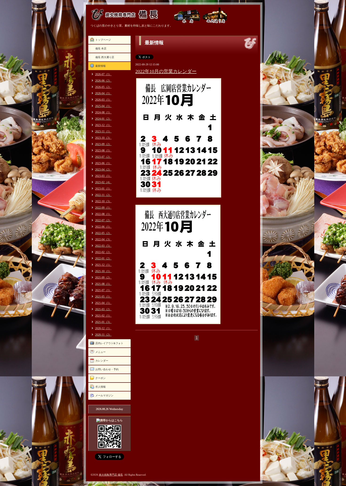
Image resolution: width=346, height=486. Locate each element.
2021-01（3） (103, 322)
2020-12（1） (103, 328)
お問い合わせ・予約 (107, 369)
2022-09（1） (103, 207)
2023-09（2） (103, 144)
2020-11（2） (103, 334)
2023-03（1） (103, 176)
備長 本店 (100, 48)
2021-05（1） (103, 296)
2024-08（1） (103, 112)
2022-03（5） (103, 245)
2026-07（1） (103, 74)
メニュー (100, 352)
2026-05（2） (103, 87)
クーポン (100, 378)
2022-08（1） (103, 214)
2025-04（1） (103, 106)
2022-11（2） (103, 195)
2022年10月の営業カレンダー (166, 71)
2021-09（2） (103, 277)
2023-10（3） (103, 137)
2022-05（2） (103, 233)
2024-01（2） (103, 118)
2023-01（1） (103, 188)
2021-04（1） (103, 303)
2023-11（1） (103, 131)
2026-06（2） (103, 80)
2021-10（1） (103, 271)
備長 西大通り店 (104, 57)
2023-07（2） (103, 157)
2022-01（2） (103, 258)
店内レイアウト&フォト (109, 343)
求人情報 (100, 386)
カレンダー (101, 360)
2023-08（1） (103, 150)
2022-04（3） (103, 239)
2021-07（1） (103, 290)
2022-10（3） (103, 201)
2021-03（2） (103, 309)
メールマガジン (104, 395)
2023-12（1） (103, 125)
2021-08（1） (103, 284)
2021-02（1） (103, 315)
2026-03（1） (103, 99)
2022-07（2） (103, 220)
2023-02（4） (103, 182)
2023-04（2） (103, 169)
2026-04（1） (103, 93)
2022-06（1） (103, 226)
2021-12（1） (103, 265)
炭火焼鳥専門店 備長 (111, 474)
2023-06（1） (103, 163)
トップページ (103, 39)
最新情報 (100, 65)
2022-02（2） (103, 252)
